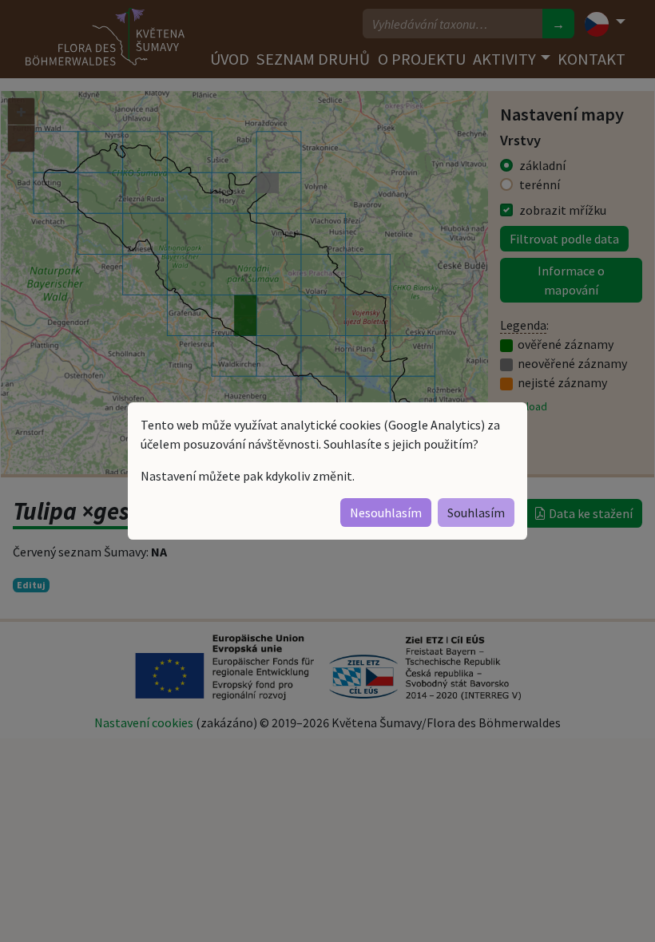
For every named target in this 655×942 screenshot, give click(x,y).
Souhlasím (476, 512)
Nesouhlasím (386, 512)
